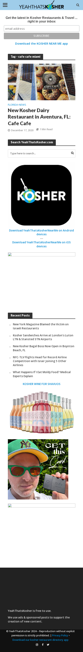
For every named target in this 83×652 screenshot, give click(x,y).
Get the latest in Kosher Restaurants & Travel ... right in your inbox (41, 19)
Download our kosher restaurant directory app (40, 640)
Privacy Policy (60, 635)
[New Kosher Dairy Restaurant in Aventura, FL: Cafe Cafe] (41, 82)
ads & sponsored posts (33, 617)
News (22, 105)
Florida (13, 105)
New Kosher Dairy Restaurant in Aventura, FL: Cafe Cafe (39, 116)
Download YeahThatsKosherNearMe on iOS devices (41, 244)
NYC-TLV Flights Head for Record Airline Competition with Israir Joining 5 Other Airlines (40, 361)
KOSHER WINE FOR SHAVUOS (41, 384)
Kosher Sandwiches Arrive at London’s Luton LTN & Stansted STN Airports (43, 337)
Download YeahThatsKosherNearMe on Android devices (41, 232)
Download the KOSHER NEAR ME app (41, 43)
